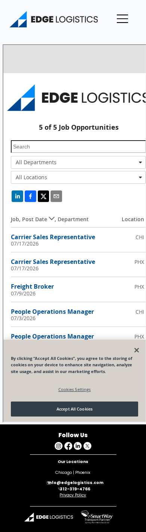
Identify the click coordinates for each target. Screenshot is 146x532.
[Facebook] (68, 446)
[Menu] (123, 18)
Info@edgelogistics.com (75, 483)
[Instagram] (59, 446)
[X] (87, 446)
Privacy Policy (73, 495)
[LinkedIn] (78, 446)
